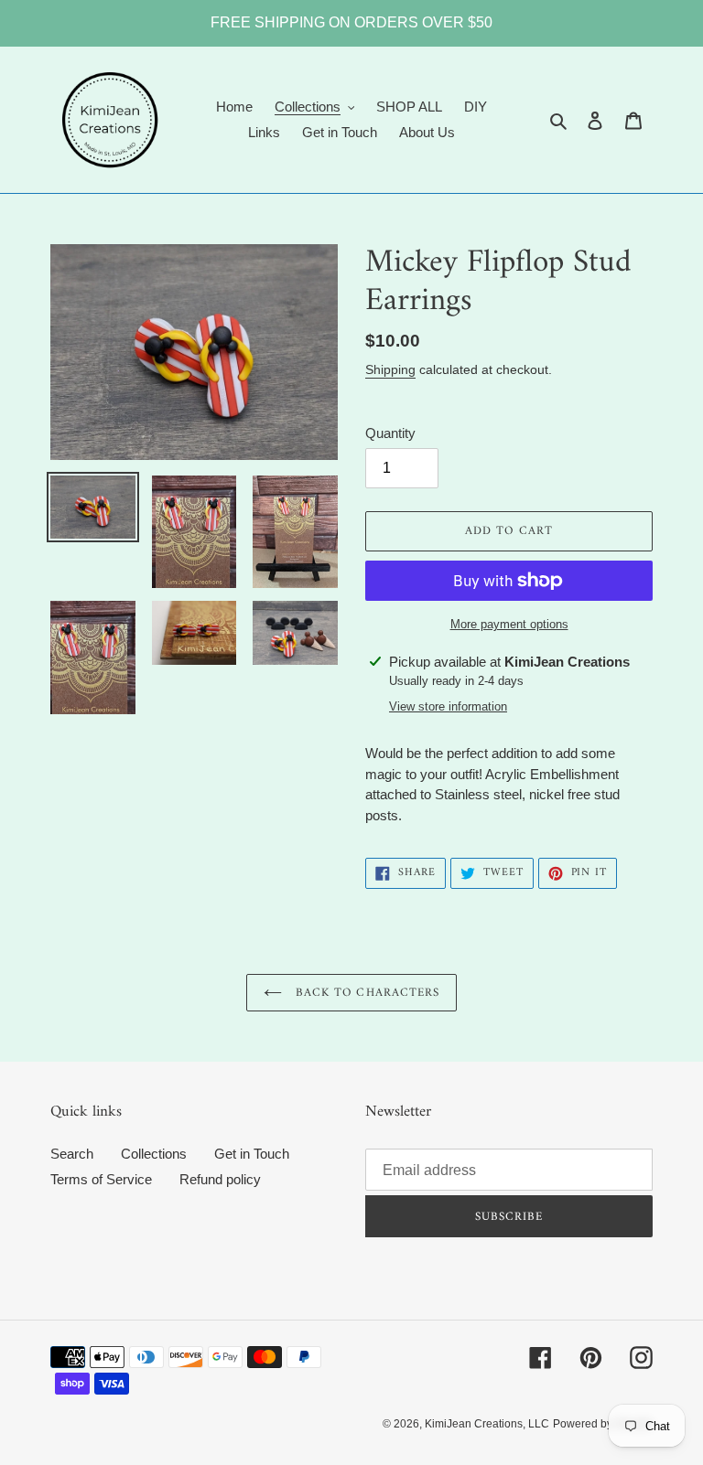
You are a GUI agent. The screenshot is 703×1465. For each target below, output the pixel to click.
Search (71, 1153)
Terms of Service (101, 1179)
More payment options (509, 624)
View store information (448, 706)
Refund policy (220, 1179)
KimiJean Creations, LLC (487, 1423)
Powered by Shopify (603, 1423)
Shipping (390, 369)
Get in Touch (251, 1153)
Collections (154, 1153)
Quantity (390, 433)
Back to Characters (365, 992)
